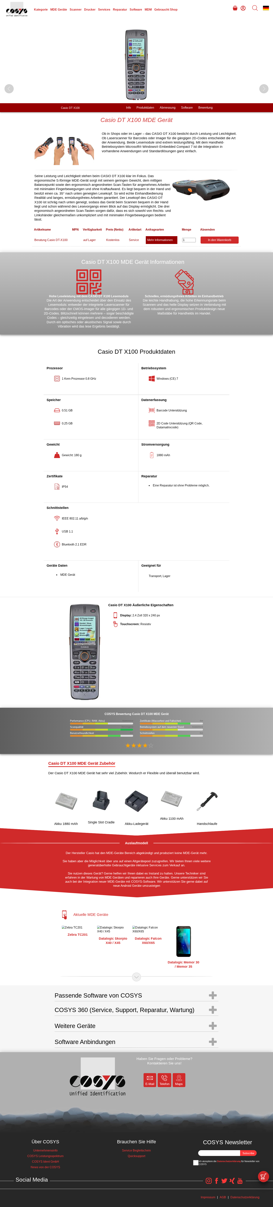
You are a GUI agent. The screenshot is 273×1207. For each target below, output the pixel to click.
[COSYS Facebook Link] (217, 1182)
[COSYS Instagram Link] (209, 1182)
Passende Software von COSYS (98, 995)
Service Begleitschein (136, 1150)
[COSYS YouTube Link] (240, 1182)
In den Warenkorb (219, 240)
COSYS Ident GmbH (45, 1161)
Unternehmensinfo (45, 1150)
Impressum (208, 1197)
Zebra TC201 (78, 934)
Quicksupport (136, 1156)
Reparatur (120, 9)
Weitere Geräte (75, 1025)
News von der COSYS (45, 1167)
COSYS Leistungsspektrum (45, 1156)
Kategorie (41, 9)
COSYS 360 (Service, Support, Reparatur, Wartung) (124, 1009)
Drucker (89, 9)
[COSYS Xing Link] (232, 1182)
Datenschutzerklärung (229, 1161)
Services (104, 9)
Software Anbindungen (85, 1041)
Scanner (76, 9)
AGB (223, 1197)
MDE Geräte (58, 9)
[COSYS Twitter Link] (224, 1182)
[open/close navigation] (136, 977)
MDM (148, 9)
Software (136, 9)
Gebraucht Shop (166, 9)
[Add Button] (263, 1176)
